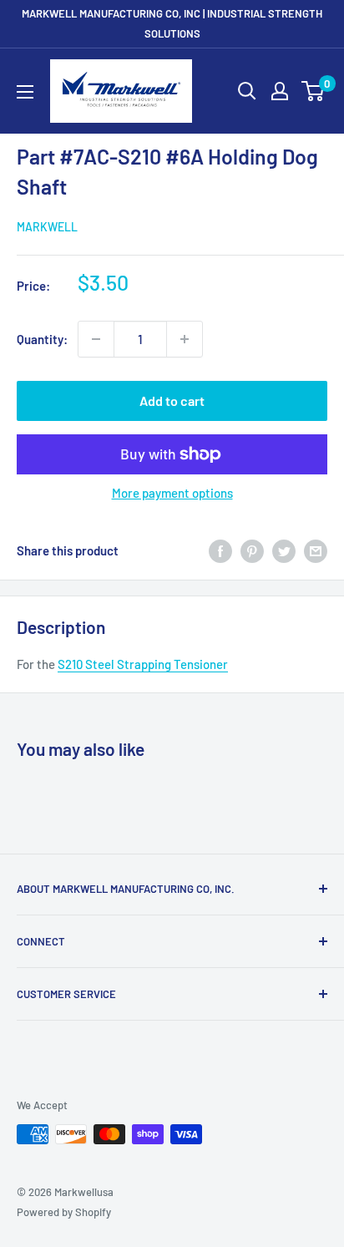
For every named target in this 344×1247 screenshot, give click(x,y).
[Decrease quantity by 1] (96, 339)
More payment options (172, 492)
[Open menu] (25, 92)
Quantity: (42, 339)
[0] (313, 91)
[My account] (279, 91)
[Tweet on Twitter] (284, 550)
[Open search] (247, 91)
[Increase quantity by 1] (184, 339)
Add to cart (172, 400)
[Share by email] (315, 550)
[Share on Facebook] (220, 550)
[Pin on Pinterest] (252, 550)
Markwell (47, 227)
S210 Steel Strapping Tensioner (143, 664)
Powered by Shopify (64, 1212)
